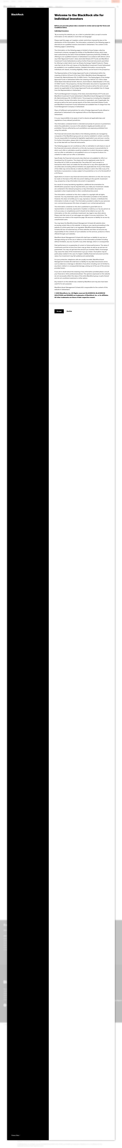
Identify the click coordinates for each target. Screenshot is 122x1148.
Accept (59, 311)
